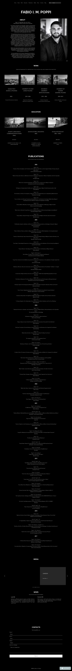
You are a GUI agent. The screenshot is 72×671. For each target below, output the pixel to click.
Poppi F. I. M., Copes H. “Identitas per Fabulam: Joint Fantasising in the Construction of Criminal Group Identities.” (36, 344)
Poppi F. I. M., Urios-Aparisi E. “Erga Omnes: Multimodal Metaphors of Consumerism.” (36, 418)
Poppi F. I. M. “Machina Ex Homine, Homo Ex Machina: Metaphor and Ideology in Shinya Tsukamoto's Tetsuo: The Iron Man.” (36, 515)
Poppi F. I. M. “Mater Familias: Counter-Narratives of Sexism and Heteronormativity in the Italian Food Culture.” (36, 369)
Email (11, 636)
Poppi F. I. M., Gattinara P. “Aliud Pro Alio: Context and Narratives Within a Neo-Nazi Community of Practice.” (36, 532)
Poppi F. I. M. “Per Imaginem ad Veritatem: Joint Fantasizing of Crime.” (36, 338)
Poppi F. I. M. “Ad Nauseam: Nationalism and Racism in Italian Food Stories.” (36, 316)
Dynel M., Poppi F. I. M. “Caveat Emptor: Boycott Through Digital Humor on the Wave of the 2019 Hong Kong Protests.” (36, 443)
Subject (11, 640)
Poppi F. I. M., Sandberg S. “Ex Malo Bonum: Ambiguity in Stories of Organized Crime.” (36, 407)
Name (11, 632)
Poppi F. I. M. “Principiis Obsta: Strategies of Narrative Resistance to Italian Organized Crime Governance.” (36, 374)
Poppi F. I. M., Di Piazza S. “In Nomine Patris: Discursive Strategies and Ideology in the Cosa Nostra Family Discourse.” (36, 541)
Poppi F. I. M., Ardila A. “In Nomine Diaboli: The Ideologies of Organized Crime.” (36, 380)
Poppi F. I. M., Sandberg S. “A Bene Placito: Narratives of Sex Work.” (36, 454)
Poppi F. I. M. (36, 466)
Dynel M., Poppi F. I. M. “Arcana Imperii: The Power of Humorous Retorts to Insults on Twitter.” (36, 479)
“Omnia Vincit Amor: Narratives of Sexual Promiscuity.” (36, 468)
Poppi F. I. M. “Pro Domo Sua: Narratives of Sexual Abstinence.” (36, 438)
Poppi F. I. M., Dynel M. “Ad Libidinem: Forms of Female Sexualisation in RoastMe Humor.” (36, 449)
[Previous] (4, 576)
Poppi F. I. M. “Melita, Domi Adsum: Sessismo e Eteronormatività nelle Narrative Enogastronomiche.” (36, 388)
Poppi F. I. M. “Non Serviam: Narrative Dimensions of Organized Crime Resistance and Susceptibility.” (36, 358)
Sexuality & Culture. (36, 469)
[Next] (67, 576)
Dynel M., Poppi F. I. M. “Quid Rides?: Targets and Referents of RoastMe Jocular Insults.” (36, 463)
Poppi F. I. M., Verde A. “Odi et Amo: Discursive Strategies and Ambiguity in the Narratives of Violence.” (36, 474)
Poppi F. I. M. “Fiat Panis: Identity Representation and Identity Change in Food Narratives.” (36, 394)
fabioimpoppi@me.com (36, 630)
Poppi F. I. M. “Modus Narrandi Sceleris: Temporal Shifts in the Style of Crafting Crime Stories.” (36, 333)
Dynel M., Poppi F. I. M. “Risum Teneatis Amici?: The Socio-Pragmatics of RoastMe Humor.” (36, 507)
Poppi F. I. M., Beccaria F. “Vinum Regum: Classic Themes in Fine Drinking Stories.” (36, 399)
